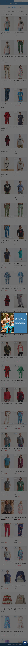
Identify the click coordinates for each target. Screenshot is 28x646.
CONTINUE (20, 327)
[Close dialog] (26, 314)
